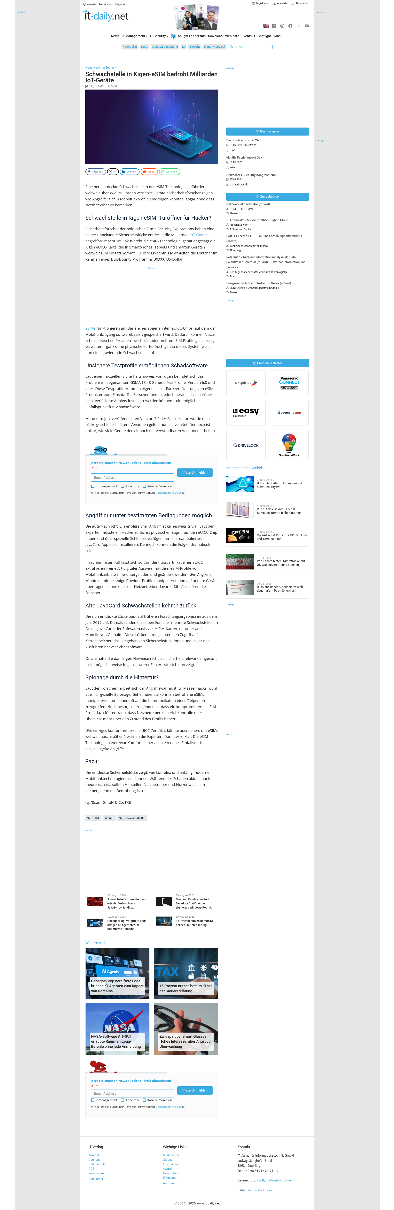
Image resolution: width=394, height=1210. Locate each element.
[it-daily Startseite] (113, 16)
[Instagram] (282, 26)
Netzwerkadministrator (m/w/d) (248, 204)
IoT (111, 818)
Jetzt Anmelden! (196, 472)
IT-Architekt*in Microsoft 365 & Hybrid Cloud (257, 220)
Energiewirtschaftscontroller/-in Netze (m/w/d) (258, 283)
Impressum (96, 1173)
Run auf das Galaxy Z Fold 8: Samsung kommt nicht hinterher (279, 511)
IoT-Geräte (199, 234)
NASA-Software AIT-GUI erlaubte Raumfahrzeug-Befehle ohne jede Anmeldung (116, 1041)
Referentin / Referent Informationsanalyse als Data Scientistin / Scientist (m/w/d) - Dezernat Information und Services (265, 262)
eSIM (95, 818)
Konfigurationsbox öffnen (275, 1180)
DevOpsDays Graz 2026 (242, 140)
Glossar (168, 1160)
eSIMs (90, 328)
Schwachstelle (134, 818)
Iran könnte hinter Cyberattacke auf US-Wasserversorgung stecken (281, 563)
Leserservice (171, 1164)
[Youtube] (307, 26)
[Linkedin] (274, 26)
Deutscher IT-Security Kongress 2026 (252, 175)
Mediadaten (171, 1155)
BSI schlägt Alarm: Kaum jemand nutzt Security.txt (279, 485)
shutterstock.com (259, 1190)
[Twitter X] (298, 26)
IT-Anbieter (170, 1178)
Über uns (94, 1160)
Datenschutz (96, 1164)
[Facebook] (290, 26)
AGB (91, 1169)
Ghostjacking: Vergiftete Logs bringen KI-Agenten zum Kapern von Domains (117, 986)
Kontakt (93, 1155)
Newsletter (170, 1173)
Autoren (168, 1183)
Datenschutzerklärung (168, 493)
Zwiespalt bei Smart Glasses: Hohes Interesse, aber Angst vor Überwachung (185, 1041)
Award (167, 1169)
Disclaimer (95, 1179)
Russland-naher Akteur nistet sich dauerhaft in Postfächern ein (280, 588)
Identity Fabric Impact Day (244, 157)
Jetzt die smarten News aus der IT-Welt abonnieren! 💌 (131, 465)
